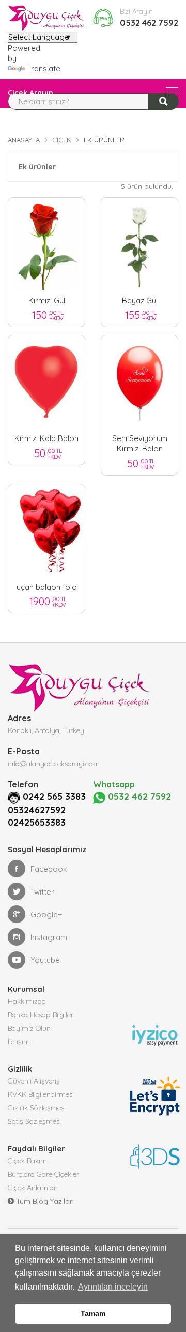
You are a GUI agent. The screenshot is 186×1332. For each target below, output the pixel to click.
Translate (43, 69)
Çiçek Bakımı (28, 1160)
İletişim (19, 1041)
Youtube (45, 960)
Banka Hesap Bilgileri (41, 1014)
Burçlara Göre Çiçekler (43, 1174)
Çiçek (61, 140)
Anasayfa (24, 140)
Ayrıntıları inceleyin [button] (113, 1286)
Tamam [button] (93, 1313)
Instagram (48, 937)
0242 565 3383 (54, 796)
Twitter (42, 892)
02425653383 (37, 822)
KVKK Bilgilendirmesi (41, 1094)
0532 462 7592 (149, 23)
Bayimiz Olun (29, 1028)
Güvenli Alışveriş (34, 1081)
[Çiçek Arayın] (172, 92)
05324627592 (37, 810)
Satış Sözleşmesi (34, 1121)
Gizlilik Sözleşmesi (37, 1108)
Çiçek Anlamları (33, 1187)
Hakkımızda (27, 1001)
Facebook (48, 869)
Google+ (46, 914)
